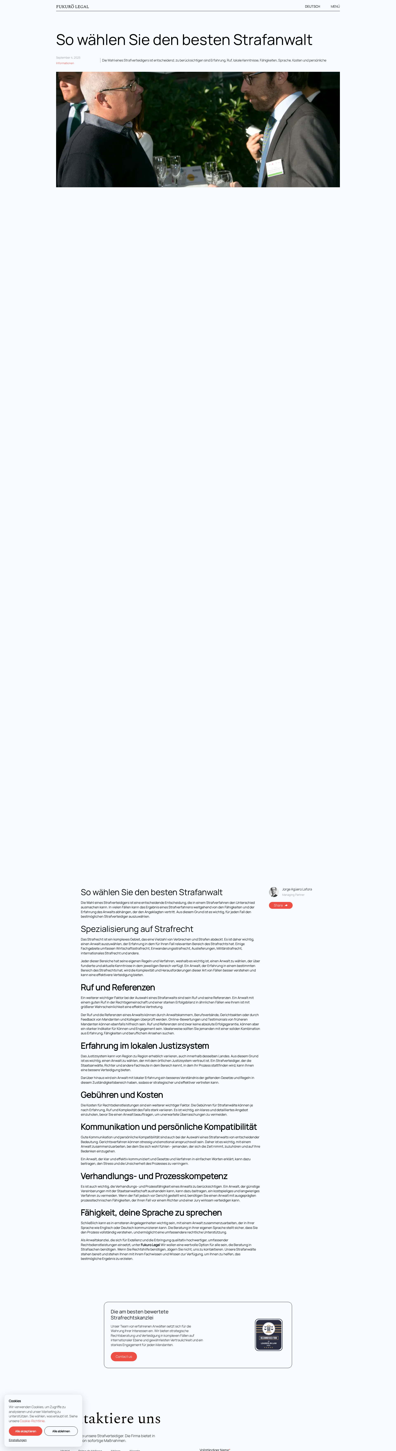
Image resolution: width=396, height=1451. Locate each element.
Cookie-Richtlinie (32, 1421)
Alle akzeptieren (25, 1431)
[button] (315, 6)
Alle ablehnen (61, 1431)
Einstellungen (18, 1440)
